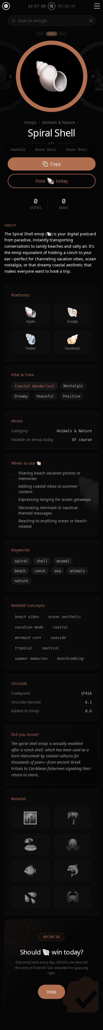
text (63, 33)
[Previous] (10, 76)
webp (52, 33)
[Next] (92, 76)
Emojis (30, 122)
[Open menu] (97, 6)
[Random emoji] (90, 20)
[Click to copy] (51, 76)
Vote (51, 992)
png (40, 33)
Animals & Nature (58, 122)
